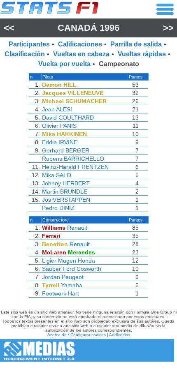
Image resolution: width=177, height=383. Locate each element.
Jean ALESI (57, 109)
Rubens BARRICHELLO (73, 158)
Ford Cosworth (82, 268)
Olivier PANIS (59, 125)
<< (9, 28)
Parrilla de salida (136, 44)
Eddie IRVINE (59, 142)
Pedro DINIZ (58, 208)
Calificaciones (80, 44)
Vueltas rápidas (142, 54)
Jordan (51, 277)
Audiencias (119, 334)
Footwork (54, 293)
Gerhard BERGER (65, 150)
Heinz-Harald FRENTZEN (75, 167)
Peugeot (73, 277)
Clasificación (25, 54)
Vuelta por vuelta (64, 63)
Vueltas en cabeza (81, 54)
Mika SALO (56, 175)
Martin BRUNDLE (64, 191)
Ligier (49, 260)
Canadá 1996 (88, 28)
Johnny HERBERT (66, 183)
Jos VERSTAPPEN (66, 199)
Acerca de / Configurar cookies (76, 334)
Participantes (29, 44)
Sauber (51, 268)
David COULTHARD (68, 117)
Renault (77, 227)
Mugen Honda (76, 260)
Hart (73, 293)
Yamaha (71, 285)
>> (168, 28)
